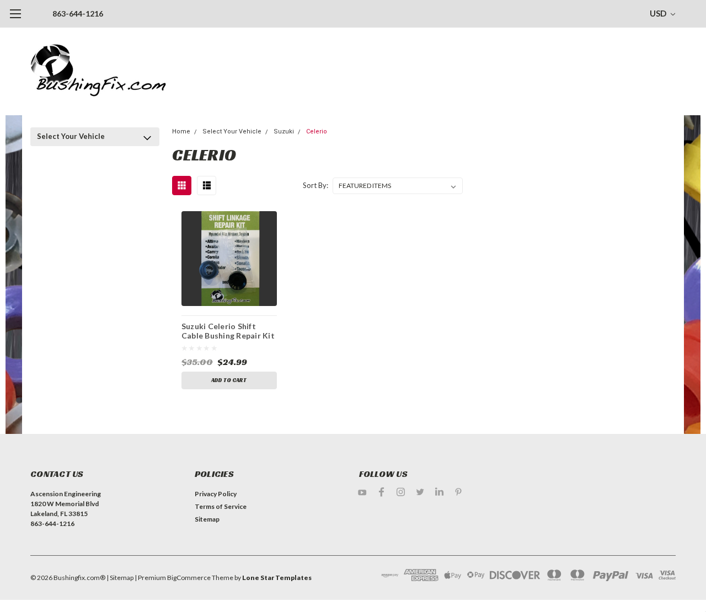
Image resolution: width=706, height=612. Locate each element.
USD (659, 13)
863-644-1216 (77, 13)
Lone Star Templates (277, 577)
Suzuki (284, 131)
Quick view (229, 258)
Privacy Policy (216, 494)
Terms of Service (221, 506)
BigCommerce (189, 577)
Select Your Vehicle (71, 136)
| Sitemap (119, 577)
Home (181, 131)
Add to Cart (229, 380)
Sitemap (207, 519)
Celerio (316, 131)
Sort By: (315, 185)
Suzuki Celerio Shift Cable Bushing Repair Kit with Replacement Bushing (228, 332)
